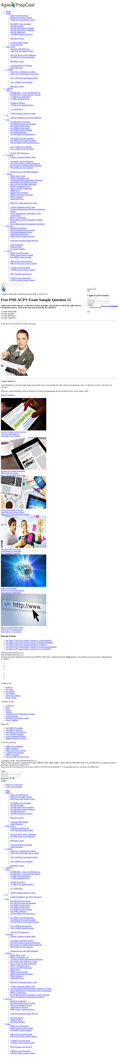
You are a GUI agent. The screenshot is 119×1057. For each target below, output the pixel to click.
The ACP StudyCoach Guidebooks (23, 55)
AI (7, 116)
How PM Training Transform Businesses (25, 163)
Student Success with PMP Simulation (24, 172)
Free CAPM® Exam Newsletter (22, 149)
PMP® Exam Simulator (14, 746)
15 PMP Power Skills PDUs (20, 97)
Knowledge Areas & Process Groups (23, 182)
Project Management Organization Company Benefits (30, 995)
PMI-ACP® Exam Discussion (21, 261)
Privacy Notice (11, 698)
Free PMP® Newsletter (14, 728)
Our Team (9, 689)
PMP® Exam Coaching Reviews (22, 236)
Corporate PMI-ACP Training (21, 66)
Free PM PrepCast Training (20, 122)
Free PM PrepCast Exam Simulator (23, 124)
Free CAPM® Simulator (15, 734)
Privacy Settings (11, 720)
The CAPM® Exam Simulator (21, 82)
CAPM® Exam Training (15, 753)
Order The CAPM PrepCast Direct (23, 72)
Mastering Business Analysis (16, 738)
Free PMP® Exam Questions (21, 257)
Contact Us (10, 706)
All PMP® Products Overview (21, 34)
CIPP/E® (9, 88)
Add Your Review (17, 245)
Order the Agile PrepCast (19, 49)
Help (7, 708)
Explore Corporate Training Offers (23, 157)
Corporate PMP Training (19, 43)
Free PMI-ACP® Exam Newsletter (23, 141)
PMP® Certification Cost (19, 178)
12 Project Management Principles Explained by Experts (31, 989)
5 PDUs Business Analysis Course (23, 113)
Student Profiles (16, 247)
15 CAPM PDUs (16, 109)
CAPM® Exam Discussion (20, 268)
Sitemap (9, 712)
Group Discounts (16, 45)
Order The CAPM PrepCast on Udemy (24, 74)
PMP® (8, 13)
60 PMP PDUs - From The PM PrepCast (25, 93)
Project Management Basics (16, 736)
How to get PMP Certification (21, 188)
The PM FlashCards (17, 32)
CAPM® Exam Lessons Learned (22, 270)
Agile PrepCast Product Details (21, 51)
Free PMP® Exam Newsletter (21, 130)
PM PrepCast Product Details (21, 18)
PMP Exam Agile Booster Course (22, 20)
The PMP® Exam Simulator (20, 24)
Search (8, 710)
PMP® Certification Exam (20, 186)
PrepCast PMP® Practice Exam (17, 757)
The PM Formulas (17, 26)
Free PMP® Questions (14, 730)
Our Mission (10, 691)
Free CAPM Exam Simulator (21, 147)
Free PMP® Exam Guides (20, 128)
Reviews (9, 226)
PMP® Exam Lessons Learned (21, 255)
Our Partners (10, 694)
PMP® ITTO (15, 191)
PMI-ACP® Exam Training (16, 750)
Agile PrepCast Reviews (19, 234)
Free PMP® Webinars (18, 132)
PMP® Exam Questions (19, 193)
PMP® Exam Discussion (19, 253)
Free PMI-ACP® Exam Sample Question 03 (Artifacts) (26, 645)
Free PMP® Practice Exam (20, 126)
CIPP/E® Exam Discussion (20, 278)
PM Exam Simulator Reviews (21, 232)
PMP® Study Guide (17, 176)
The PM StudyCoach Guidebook (22, 30)
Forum (8, 251)
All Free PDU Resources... (20, 153)
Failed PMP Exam (17, 199)
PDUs (8, 91)
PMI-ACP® (10, 47)
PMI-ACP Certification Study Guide (23, 203)
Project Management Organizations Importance (27, 224)
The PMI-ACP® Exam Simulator (22, 57)
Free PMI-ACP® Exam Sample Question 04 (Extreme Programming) (31, 647)
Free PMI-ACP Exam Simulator (22, 138)
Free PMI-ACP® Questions (16, 732)
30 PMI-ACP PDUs (17, 103)
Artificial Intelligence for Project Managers (25, 118)
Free (7, 120)
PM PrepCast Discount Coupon (17, 718)
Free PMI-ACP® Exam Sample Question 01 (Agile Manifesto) (29, 641)
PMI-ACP (70, 657)
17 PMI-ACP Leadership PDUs (22, 105)
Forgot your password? (14, 785)
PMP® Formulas (16, 197)
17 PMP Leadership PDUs (20, 99)
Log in (4, 780)
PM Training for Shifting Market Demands (25, 166)
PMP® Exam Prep (12, 755)
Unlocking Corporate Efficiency (22, 161)
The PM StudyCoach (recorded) (22, 28)
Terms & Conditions (13, 696)
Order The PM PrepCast (19, 16)
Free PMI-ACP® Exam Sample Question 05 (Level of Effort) (28, 649)
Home (8, 11)
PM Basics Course (17, 38)
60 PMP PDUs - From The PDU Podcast (25, 95)
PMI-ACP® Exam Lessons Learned (23, 263)
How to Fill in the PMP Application (23, 184)
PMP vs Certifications (18, 218)
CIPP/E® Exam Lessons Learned (22, 280)
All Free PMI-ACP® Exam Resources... (25, 143)
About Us (9, 687)
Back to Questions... (8, 395)
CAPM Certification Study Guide (22, 207)
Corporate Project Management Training (20, 714)
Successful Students (17, 249)
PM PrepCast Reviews (18, 228)
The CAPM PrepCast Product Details (24, 78)
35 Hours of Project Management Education (26, 180)
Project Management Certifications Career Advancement (30, 991)
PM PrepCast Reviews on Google (22, 230)
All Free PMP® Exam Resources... (23, 134)
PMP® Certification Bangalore (21, 195)
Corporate (9, 155)
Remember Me (95, 307)
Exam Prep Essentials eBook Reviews (24, 241)
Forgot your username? (109, 306)
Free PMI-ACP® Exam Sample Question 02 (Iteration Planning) (29, 643)
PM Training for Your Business (21, 168)
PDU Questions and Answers (21, 274)
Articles (9, 174)
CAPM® (9, 70)
